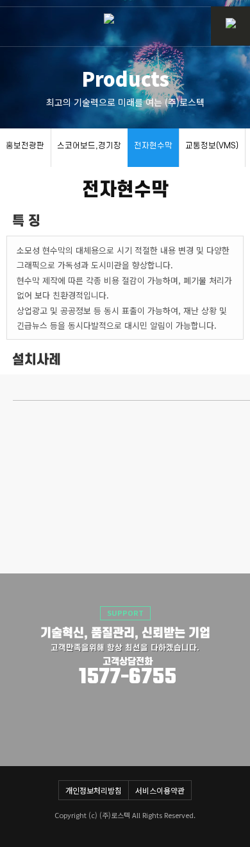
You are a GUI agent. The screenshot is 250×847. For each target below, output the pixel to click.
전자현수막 (153, 145)
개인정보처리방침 (93, 790)
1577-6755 (127, 677)
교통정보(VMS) (211, 145)
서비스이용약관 (160, 790)
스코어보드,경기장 (89, 145)
